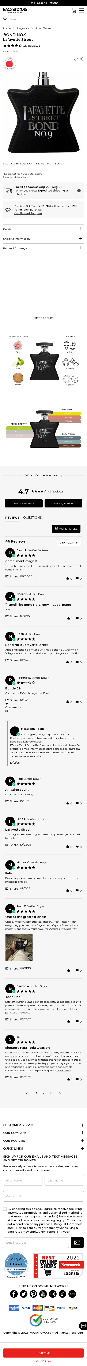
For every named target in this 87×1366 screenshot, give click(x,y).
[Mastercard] (38, 1307)
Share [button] (82, 59)
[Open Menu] (81, 10)
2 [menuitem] (43, 1093)
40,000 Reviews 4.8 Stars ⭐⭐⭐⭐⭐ (43, 2)
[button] (76, 59)
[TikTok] (62, 1293)
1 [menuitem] (36, 1093)
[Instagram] (53, 1293)
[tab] (43, 229)
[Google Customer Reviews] (43, 1320)
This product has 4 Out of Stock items (22, 173)
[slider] (43, 285)
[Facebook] (14, 1293)
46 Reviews (31, 46)
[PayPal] (61, 1307)
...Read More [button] (63, 1070)
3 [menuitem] (50, 1093)
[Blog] (72, 1293)
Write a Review (11, 51)
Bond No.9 (15, 35)
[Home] (15, 11)
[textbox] (79, 544)
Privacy (64, 1231)
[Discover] (49, 1307)
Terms (51, 1231)
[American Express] (14, 1307)
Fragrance (22, 28)
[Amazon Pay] (73, 1307)
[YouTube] (43, 1293)
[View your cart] (74, 10)
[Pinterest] (33, 1293)
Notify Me (43, 1353)
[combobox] (69, 543)
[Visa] (26, 1307)
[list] (43, 948)
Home (7, 28)
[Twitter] (23, 1293)
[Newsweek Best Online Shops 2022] (58, 1265)
